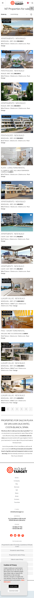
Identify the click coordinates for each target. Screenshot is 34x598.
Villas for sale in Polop (17, 559)
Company (17, 481)
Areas (16, 496)
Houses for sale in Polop (17, 550)
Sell (17, 490)
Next (31, 27)
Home (16, 477)
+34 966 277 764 (17, 527)
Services (16, 487)
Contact (16, 499)
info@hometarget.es (17, 512)
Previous (2, 27)
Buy (17, 484)
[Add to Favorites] (31, 19)
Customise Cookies (13, 591)
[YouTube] (15, 535)
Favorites (17, 502)
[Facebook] (11, 535)
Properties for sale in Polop (17, 555)
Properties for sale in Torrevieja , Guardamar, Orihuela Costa (17, 545)
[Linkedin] (22, 535)
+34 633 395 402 (17, 528)
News (16, 493)
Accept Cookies (13, 586)
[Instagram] (19, 535)
